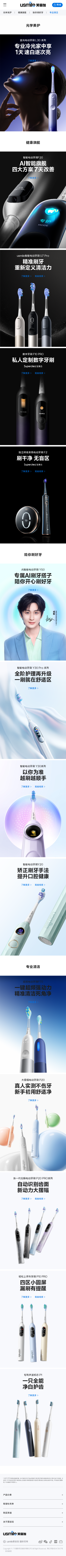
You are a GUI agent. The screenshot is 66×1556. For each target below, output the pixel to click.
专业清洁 (54, 12)
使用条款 (8, 1551)
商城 (58, 5)
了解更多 (32, 61)
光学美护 (7, 12)
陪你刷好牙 (38, 12)
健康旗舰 (22, 12)
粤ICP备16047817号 (55, 1548)
